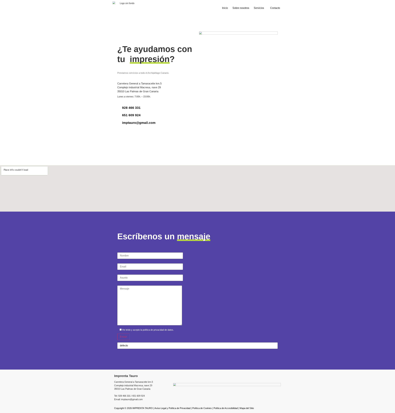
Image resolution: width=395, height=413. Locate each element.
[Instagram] (128, 134)
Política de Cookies (202, 408)
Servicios (259, 8)
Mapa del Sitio (247, 408)
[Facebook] (121, 134)
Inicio (225, 8)
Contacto (275, 8)
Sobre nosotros (241, 8)
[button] (260, 8)
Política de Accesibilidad (226, 408)
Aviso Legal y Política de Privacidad (172, 408)
